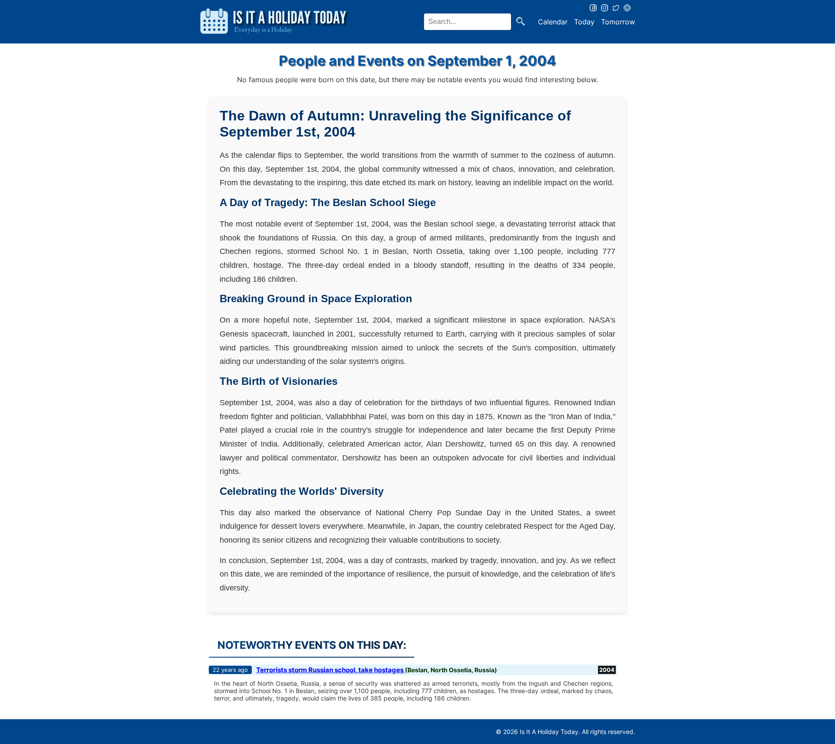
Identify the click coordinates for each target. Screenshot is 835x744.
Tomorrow (618, 21)
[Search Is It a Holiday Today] (520, 22)
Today (584, 21)
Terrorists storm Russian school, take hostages (330, 670)
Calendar (553, 21)
